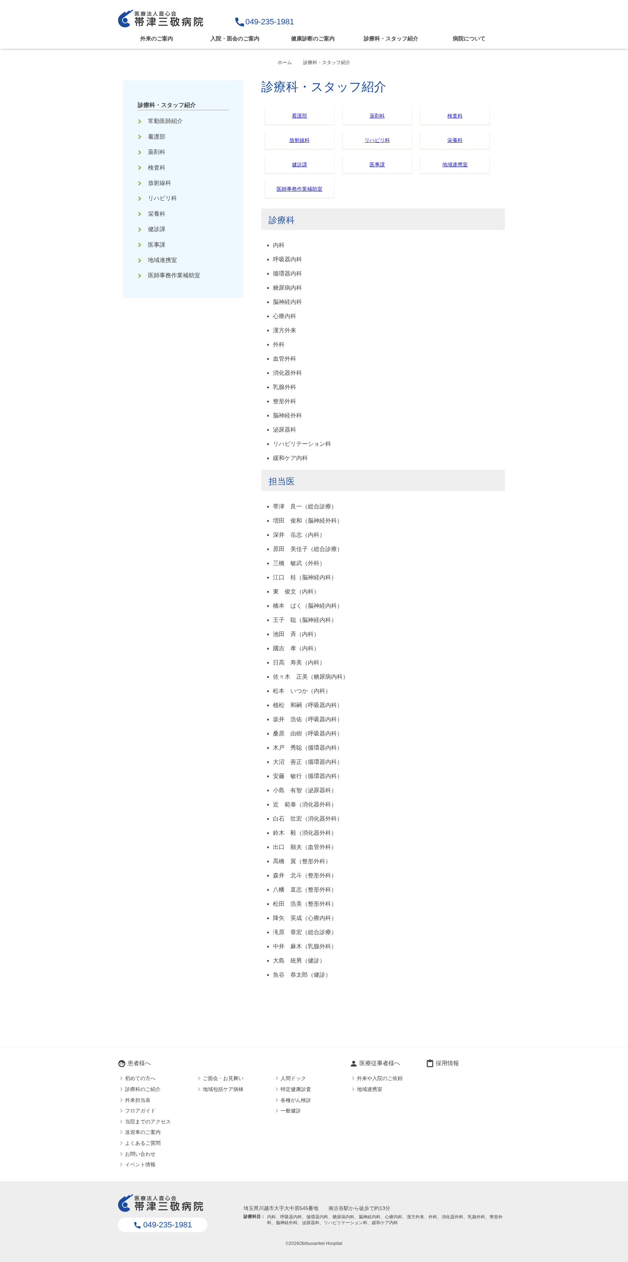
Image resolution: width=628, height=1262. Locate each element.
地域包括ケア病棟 (223, 1089)
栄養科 (455, 140)
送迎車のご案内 (143, 1132)
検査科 (455, 116)
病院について (469, 38)
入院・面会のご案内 (234, 38)
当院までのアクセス (148, 1121)
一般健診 (291, 1111)
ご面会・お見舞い (223, 1078)
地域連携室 (455, 164)
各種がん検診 (296, 1100)
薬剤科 (377, 116)
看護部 (299, 116)
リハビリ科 (377, 140)
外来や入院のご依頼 (380, 1078)
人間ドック (293, 1078)
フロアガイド (140, 1111)
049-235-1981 (264, 21)
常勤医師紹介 (161, 121)
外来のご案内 (156, 38)
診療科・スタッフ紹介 (391, 38)
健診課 (299, 164)
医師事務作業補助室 (299, 189)
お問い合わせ (140, 1153)
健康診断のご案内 (313, 38)
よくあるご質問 (143, 1143)
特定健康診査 (296, 1089)
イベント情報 (140, 1164)
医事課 (377, 164)
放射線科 (299, 140)
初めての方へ (140, 1078)
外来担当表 (137, 1100)
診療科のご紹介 (143, 1089)
